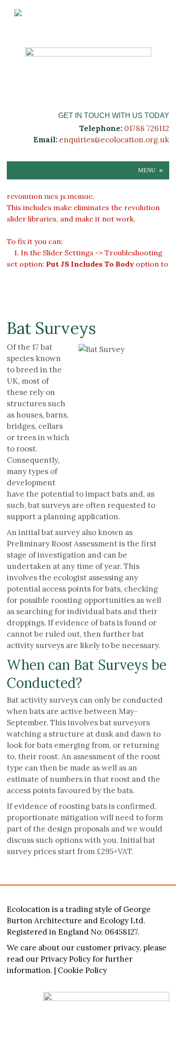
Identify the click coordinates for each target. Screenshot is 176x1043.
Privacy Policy (66, 959)
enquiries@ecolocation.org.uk (114, 140)
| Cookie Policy (80, 970)
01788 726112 (146, 128)
